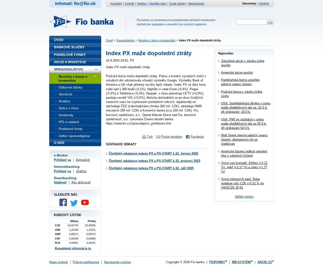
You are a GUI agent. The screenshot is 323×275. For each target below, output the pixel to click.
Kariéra (142, 3)
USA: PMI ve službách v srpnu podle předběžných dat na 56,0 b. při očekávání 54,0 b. (244, 124)
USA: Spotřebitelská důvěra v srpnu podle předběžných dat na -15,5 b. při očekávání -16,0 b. (245, 108)
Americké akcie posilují (237, 72)
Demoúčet (83, 160)
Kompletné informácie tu (73, 248)
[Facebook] (64, 205)
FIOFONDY (217, 262)
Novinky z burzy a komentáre (156, 40)
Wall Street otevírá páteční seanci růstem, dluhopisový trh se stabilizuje (244, 139)
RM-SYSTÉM (241, 262)
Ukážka (81, 171)
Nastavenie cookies (117, 262)
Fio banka (84, 21)
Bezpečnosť (196, 3)
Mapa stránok (58, 262)
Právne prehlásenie (86, 262)
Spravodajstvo (125, 40)
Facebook (197, 136)
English (264, 3)
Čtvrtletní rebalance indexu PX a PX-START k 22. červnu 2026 (153, 153)
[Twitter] (75, 205)
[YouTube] (86, 205)
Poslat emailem (171, 136)
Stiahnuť (60, 182)
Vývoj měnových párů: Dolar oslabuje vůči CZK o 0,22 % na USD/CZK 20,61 (242, 183)
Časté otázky (177, 3)
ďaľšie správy (244, 196)
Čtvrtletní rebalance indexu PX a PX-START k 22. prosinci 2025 (154, 161)
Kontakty (116, 3)
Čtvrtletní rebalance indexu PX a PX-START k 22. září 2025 (151, 168)
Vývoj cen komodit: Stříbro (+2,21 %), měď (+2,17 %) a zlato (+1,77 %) (244, 167)
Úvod (109, 40)
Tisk (150, 136)
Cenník (129, 3)
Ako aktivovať (81, 182)
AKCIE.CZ (265, 262)
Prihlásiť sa (62, 160)
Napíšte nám (158, 3)
